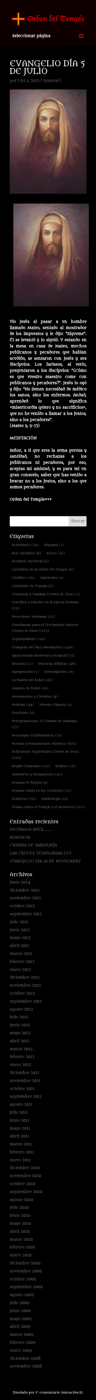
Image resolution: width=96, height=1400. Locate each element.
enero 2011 (20, 1160)
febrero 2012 (22, 1057)
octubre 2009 (23, 1279)
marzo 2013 (21, 954)
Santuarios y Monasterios (37, 774)
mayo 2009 (20, 1319)
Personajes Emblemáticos (37, 735)
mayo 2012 (20, 1033)
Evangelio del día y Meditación (42, 647)
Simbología (54, 799)
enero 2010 (20, 1255)
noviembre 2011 (25, 1081)
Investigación (59, 672)
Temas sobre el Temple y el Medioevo (48, 807)
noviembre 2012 (25, 985)
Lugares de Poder (30, 688)
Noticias (23, 705)
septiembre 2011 (25, 1096)
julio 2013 (19, 922)
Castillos (23, 578)
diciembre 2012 (25, 977)
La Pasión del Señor (32, 680)
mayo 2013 (20, 938)
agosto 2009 (22, 1295)
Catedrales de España (33, 586)
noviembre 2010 (25, 1176)
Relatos (65, 766)
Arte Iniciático (26, 553)
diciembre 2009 (25, 1263)
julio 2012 (19, 1017)
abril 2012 (19, 1041)
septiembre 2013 (26, 914)
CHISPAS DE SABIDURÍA (33, 845)
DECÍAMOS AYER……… (31, 829)
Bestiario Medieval (30, 561)
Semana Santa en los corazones (41, 790)
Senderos (24, 799)
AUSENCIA (20, 837)
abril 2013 (19, 946)
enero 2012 (20, 1065)
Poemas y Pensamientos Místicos (44, 743)
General (51, 81)
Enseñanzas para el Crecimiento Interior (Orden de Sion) (45, 628)
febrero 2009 (22, 1342)
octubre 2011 (22, 1089)
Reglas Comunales (31, 766)
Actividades (25, 545)
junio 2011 (19, 1120)
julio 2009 (19, 1303)
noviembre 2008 (26, 1366)
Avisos (55, 553)
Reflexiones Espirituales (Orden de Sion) (45, 755)
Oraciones (23, 713)
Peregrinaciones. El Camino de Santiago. (45, 724)
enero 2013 (20, 970)
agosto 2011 (21, 1104)
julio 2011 (19, 1112)
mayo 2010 (20, 1223)
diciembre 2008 (25, 1358)
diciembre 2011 (24, 1073)
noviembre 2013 (25, 898)
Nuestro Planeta (55, 705)
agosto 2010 (21, 1200)
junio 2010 (20, 1215)
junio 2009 (20, 1311)
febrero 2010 (22, 1247)
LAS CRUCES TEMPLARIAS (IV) (40, 853)
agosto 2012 (21, 1009)
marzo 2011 (21, 1144)
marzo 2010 (21, 1239)
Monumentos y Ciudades (35, 696)
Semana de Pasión (30, 782)
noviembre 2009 (26, 1271)
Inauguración (25, 672)
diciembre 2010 (25, 1168)
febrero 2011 (22, 1152)
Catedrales (51, 578)
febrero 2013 (22, 962)
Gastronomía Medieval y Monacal (43, 655)
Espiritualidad (28, 639)
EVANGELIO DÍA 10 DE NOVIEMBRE (45, 861)
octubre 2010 (22, 1184)
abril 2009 (20, 1326)
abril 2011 (19, 1136)
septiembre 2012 (26, 1001)
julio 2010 (19, 1207)
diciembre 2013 (24, 890)
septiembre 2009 (26, 1287)
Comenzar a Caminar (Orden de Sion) (46, 594)
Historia (22, 664)
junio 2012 (20, 1025)
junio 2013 (20, 930)
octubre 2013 (22, 906)
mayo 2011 (20, 1128)
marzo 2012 (21, 1049)
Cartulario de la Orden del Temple (43, 569)
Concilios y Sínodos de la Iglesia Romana (45, 605)
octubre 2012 (22, 993)
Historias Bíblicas (57, 664)
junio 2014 (20, 882)
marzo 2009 (21, 1334)
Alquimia (54, 545)
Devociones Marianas (33, 616)
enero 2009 (21, 1350)
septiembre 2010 (26, 1192)
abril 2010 (20, 1231)
